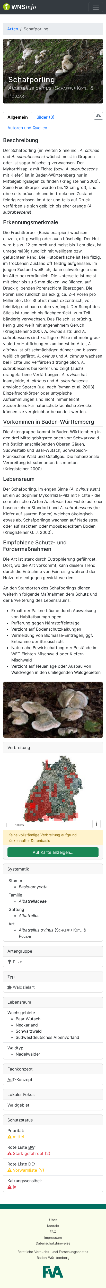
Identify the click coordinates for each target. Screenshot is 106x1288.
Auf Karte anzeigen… (53, 852)
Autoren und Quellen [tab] (27, 127)
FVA (53, 1272)
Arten (12, 28)
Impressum (53, 1237)
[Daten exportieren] (98, 116)
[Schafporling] (53, 710)
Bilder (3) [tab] (46, 117)
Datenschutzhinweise (53, 1243)
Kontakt (53, 1226)
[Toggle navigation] (96, 7)
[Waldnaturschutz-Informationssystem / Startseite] (19, 7)
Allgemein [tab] (17, 117)
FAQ (53, 1232)
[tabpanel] (53, 664)
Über (53, 1220)
